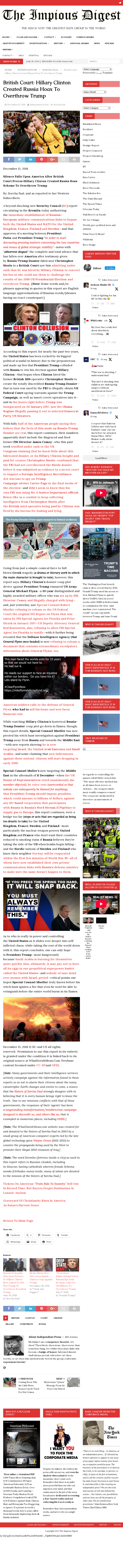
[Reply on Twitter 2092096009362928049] (93, 447)
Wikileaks (88, 239)
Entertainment (60, 1525)
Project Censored (92, 150)
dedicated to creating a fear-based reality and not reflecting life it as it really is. (61, 1499)
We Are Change (91, 219)
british (15, 1318)
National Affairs (79, 43)
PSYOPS (117, 1525)
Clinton (30, 1318)
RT (84, 166)
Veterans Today (91, 209)
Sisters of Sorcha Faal (28, 1091)
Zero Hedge (89, 244)
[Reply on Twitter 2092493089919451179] (93, 304)
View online (10, 1474)
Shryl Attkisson (91, 182)
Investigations (38, 43)
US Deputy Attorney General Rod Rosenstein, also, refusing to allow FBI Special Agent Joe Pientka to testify (41, 627)
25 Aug (104, 359)
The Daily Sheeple (92, 198)
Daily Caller (89, 140)
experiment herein (14, 1362)
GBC (92, 359)
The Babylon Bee (92, 193)
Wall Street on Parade (94, 214)
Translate (107, 72)
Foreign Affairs (85, 37)
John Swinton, (101, 1504)
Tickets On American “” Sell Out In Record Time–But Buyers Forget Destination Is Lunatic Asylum (41, 1188)
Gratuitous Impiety (14, 43)
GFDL (56, 1065)
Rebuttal (34, 55)
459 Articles (71, 1337)
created (57, 1318)
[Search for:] (104, 61)
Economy (66, 37)
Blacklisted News (92, 124)
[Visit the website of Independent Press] (4, 1367)
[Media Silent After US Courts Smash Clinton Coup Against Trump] (41, 1264)
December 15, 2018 (16, 104)
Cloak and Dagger (26, 37)
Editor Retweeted (110, 280)
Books (5, 37)
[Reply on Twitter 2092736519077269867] (93, 342)
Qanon (86, 161)
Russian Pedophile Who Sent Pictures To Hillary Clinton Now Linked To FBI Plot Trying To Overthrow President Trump (14, 1283)
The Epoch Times (92, 204)
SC (65, 206)
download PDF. (27, 1474)
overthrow (26, 1324)
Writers (7, 49)
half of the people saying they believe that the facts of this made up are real (40, 428)
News (97, 43)
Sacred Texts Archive (94, 172)
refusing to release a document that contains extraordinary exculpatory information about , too (41, 646)
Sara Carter (89, 177)
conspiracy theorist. (58, 1341)
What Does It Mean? (94, 234)
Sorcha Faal (59, 104)
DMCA (21, 55)
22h (105, 320)
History (58, 43)
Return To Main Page (18, 1221)
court (44, 1318)
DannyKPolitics (99, 412)
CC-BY (41, 1065)
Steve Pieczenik (91, 188)
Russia (42, 1324)
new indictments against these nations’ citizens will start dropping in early (40, 758)
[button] (88, 939)
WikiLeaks (96, 320)
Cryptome (88, 134)
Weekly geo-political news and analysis (99, 227)
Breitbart (88, 129)
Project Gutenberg (93, 156)
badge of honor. (48, 1352)
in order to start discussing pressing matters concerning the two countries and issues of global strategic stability (41, 242)
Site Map (109, 43)
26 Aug (93, 288)
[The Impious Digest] (61, 32)
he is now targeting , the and (41, 749)
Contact (49, 37)
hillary (10, 1324)
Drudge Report (91, 145)
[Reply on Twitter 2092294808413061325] (93, 396)
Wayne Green (42, 1140)
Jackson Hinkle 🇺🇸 (100, 284)
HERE (61, 1119)
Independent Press (39, 104)
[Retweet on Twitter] (99, 280)
